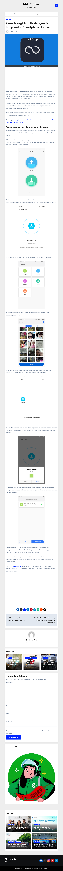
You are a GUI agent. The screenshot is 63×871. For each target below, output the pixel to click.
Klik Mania (31, 4)
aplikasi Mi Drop (17, 566)
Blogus (36, 868)
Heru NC (13, 31)
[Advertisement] (31, 79)
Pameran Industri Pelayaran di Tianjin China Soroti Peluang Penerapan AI (44, 846)
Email (8, 713)
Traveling (18, 841)
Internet (28, 658)
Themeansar (43, 868)
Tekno (8, 19)
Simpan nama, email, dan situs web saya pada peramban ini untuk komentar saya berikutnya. (29, 732)
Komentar (9, 682)
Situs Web (9, 721)
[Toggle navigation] (6, 5)
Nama (8, 706)
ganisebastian (14, 664)
